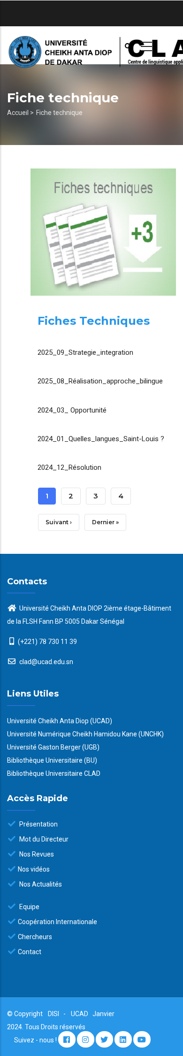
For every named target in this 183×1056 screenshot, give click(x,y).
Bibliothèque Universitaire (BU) (52, 760)
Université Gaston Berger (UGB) (53, 747)
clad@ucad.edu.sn (45, 662)
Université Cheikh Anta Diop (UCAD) (59, 721)
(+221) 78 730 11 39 (47, 641)
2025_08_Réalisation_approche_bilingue (100, 381)
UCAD (80, 1014)
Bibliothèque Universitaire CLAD (53, 773)
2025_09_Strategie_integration (85, 352)
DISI (53, 1014)
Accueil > (20, 112)
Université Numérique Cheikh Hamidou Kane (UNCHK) (85, 734)
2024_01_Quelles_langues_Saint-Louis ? (101, 439)
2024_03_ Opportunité (72, 410)
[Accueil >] (91, 45)
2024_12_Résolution (69, 467)
